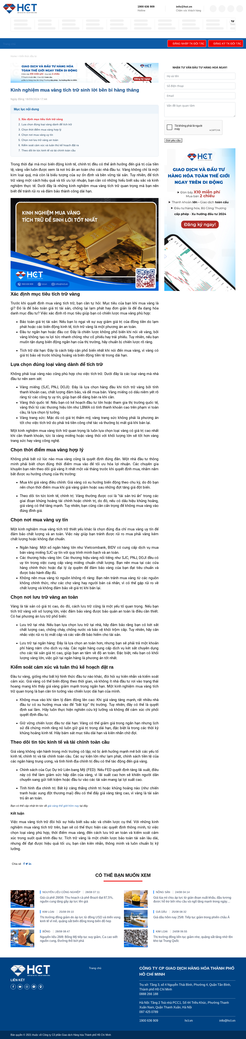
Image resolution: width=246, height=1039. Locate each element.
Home (14, 56)
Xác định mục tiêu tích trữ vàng (42, 119)
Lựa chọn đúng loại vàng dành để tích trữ (47, 124)
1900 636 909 (146, 6)
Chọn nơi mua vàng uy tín (37, 134)
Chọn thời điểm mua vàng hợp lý (41, 129)
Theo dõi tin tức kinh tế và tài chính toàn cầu (49, 150)
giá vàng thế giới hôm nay (63, 805)
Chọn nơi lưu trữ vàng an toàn (40, 140)
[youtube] (239, 8)
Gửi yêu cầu (173, 140)
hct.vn (189, 1020)
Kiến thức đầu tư (28, 56)
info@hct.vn (184, 6)
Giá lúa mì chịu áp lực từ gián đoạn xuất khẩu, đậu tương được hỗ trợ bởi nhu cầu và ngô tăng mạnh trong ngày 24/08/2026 (192, 899)
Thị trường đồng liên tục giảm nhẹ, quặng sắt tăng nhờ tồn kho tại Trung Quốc (193, 938)
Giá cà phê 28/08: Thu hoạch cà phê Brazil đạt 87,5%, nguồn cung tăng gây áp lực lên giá (76, 899)
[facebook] (213, 8)
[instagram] (230, 8)
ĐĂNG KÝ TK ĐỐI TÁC (227, 43)
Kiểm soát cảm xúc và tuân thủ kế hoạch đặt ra (50, 145)
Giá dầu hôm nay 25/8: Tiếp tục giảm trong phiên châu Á (191, 917)
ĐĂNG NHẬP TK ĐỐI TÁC (188, 43)
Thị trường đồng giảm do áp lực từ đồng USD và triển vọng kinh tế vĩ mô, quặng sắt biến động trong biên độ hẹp (80, 919)
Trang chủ (95, 968)
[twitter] (222, 8)
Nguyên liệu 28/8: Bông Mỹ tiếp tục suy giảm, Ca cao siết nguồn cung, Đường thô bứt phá (78, 938)
